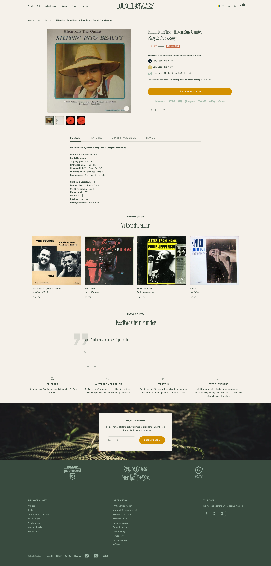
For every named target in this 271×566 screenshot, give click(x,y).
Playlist (151, 138)
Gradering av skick (124, 138)
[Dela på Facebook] (155, 110)
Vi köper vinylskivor (122, 514)
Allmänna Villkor (120, 518)
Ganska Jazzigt (35, 527)
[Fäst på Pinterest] (159, 110)
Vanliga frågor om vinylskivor (126, 510)
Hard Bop (48, 20)
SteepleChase (87, 182)
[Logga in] (235, 6)
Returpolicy (118, 536)
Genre (64, 6)
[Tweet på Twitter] (164, 110)
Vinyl (30, 6)
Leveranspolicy (120, 540)
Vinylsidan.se (34, 523)
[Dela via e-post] (168, 110)
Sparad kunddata (121, 527)
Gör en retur (33, 531)
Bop (76, 199)
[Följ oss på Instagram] (214, 513)
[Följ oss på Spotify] (222, 513)
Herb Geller (92, 290)
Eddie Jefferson (145, 290)
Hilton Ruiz (92, 154)
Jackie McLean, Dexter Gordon (46, 290)
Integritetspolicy (120, 523)
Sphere (195, 290)
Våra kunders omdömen (39, 514)
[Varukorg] (241, 6)
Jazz (39, 20)
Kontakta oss (34, 518)
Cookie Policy (119, 531)
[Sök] (229, 6)
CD (38, 6)
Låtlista (96, 138)
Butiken (31, 510)
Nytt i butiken (50, 6)
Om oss (31, 506)
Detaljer (75, 138)
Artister (75, 6)
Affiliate (116, 544)
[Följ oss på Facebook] (206, 513)
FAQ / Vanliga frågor (122, 506)
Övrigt (85, 6)
